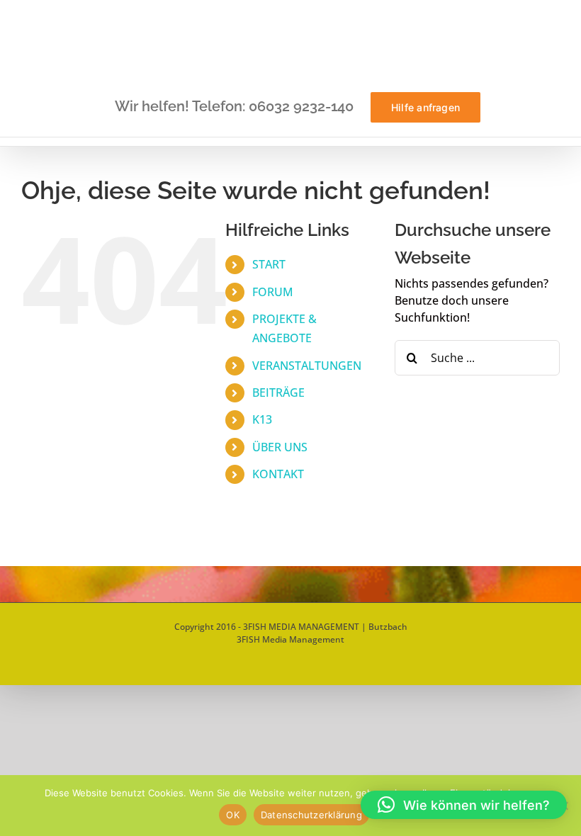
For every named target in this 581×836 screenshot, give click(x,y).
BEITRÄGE (278, 392)
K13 (262, 419)
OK (232, 814)
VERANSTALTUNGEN (306, 365)
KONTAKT (278, 474)
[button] (464, 805)
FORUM (272, 292)
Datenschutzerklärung (311, 814)
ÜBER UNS (280, 447)
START (269, 264)
